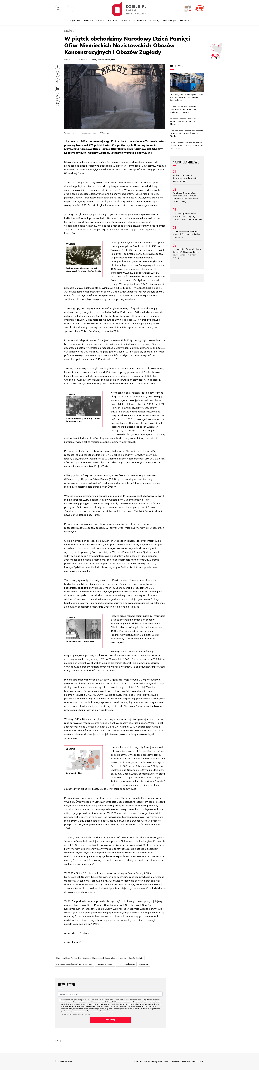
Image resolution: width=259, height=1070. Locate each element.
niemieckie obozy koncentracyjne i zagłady (74, 964)
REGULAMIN (186, 1061)
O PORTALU (138, 1061)
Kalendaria (140, 20)
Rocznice (112, 20)
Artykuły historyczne (106, 60)
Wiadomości (91, 60)
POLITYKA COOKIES (198, 1061)
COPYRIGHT (176, 1061)
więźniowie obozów (105, 964)
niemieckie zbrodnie (126, 964)
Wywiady (75, 20)
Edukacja (185, 20)
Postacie (125, 20)
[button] (203, 1041)
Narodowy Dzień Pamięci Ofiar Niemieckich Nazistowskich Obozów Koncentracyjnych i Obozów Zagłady (99, 958)
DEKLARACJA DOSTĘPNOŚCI (153, 1061)
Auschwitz (143, 964)
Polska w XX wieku (94, 20)
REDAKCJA (167, 1061)
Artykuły (154, 20)
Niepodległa (169, 20)
